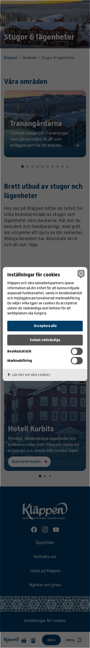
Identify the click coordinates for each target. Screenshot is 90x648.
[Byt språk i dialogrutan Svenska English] (80, 274)
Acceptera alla (45, 326)
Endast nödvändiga (45, 340)
